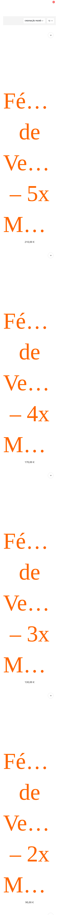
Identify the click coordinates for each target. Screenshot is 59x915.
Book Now (50, 35)
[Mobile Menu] (6, 8)
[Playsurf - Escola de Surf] (29, 8)
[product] (29, 56)
